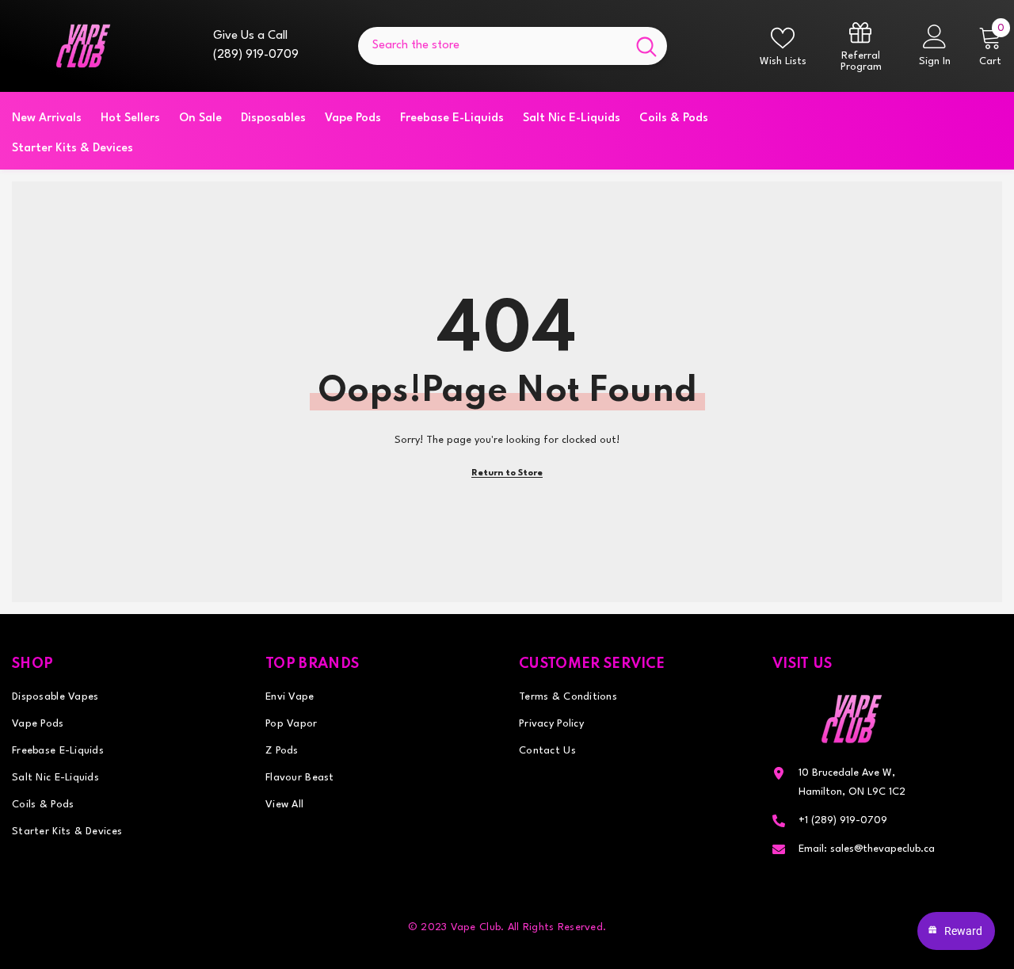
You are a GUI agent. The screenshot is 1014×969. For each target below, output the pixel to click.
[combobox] (492, 46)
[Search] (512, 46)
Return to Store (507, 473)
